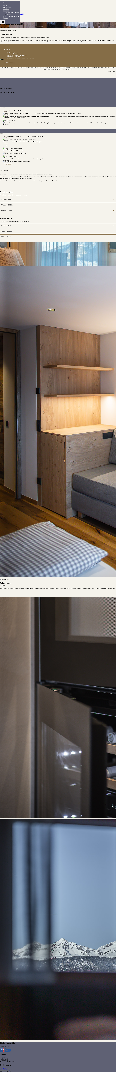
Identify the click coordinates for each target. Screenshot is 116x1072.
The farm (6, 9)
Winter (8, 14)
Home (5, 5)
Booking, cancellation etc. (11, 16)
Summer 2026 (6, 199)
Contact (5, 18)
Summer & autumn (12, 12)
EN (4, 2)
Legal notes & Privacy (5, 1068)
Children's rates (6, 210)
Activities (6, 11)
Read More (111, 71)
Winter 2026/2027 (7, 205)
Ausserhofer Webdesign (5, 1069)
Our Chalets (7, 7)
